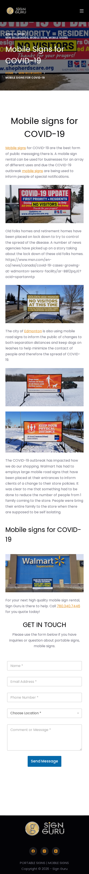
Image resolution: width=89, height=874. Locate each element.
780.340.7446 (68, 606)
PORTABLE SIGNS (32, 863)
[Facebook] (33, 851)
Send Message (44, 761)
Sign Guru (60, 868)
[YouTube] (56, 851)
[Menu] (82, 11)
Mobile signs (15, 147)
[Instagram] (44, 851)
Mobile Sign (38, 38)
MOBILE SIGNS (58, 863)
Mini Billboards (17, 38)
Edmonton (33, 331)
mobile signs (32, 170)
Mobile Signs (58, 38)
